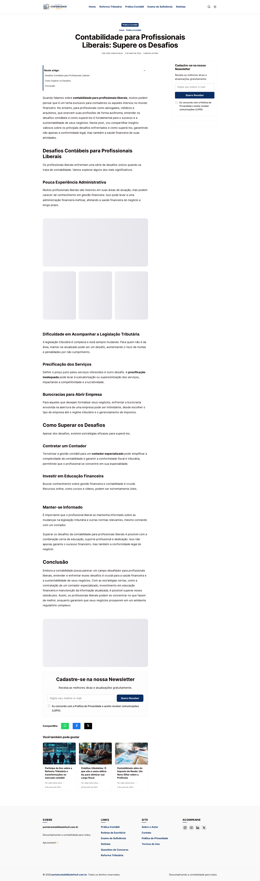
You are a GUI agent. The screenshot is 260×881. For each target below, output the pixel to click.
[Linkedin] (197, 827)
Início (121, 30)
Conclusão (50, 86)
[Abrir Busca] (209, 7)
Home (92, 6)
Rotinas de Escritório (113, 832)
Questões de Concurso (114, 849)
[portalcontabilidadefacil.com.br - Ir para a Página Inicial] (55, 7)
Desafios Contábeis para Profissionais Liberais (67, 75)
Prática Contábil (134, 6)
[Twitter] (204, 827)
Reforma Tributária (110, 6)
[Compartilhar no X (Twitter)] (88, 726)
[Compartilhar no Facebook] (76, 726)
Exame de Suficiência (159, 6)
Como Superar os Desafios (58, 81)
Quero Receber (130, 698)
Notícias (181, 6)
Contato (146, 832)
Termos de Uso (151, 843)
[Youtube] (191, 827)
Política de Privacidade (155, 838)
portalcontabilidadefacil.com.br (69, 874)
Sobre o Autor (150, 826)
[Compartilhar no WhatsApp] (65, 726)
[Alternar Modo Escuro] (215, 7)
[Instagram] (185, 827)
